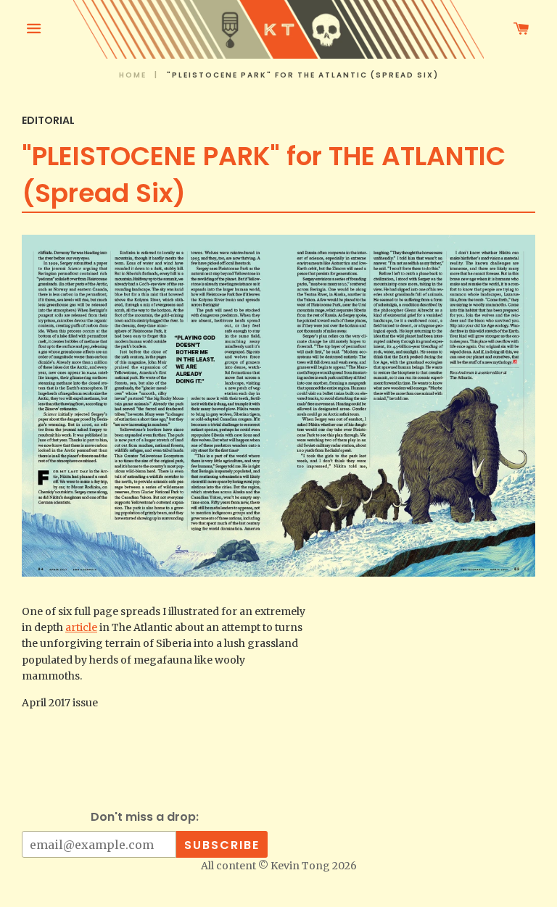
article (81, 627)
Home (133, 75)
